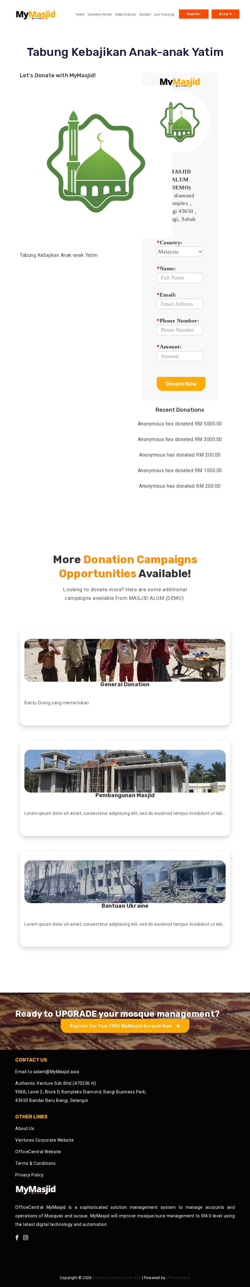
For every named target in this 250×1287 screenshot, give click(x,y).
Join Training (164, 14)
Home (80, 14)
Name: (166, 268)
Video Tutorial (125, 14)
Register (194, 14)
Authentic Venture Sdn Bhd (116, 1277)
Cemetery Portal (100, 14)
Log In (226, 14)
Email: (167, 295)
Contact (145, 14)
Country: (170, 242)
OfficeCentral (178, 1277)
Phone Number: (178, 321)
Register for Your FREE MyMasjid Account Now (121, 1025)
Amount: (169, 347)
